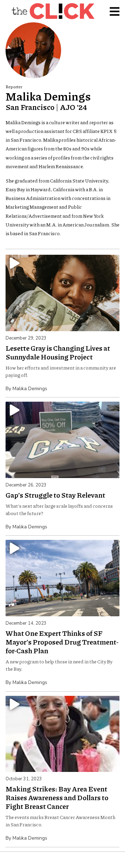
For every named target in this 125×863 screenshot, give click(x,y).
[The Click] (52, 11)
